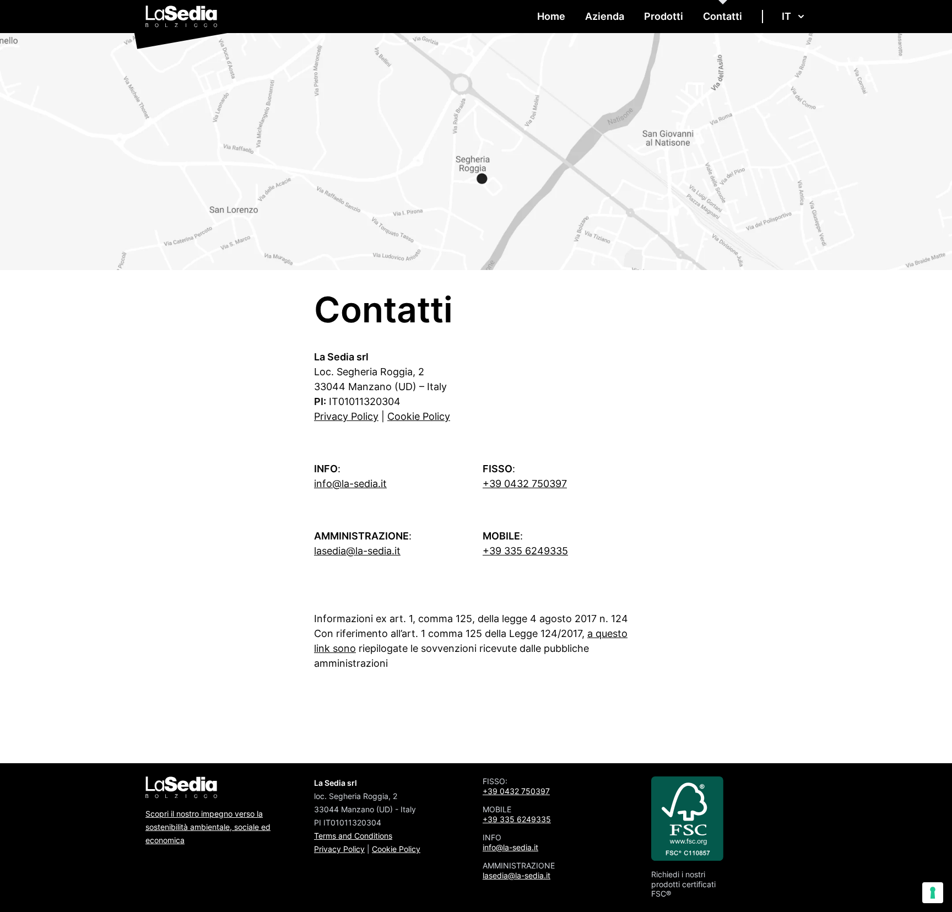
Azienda (604, 16)
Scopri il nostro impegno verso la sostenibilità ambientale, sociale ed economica (208, 827)
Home (551, 16)
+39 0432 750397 (525, 483)
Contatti (722, 16)
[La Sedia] (181, 17)
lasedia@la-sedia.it (357, 551)
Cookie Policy (418, 416)
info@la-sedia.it (350, 483)
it (786, 16)
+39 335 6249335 (525, 551)
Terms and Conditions (353, 835)
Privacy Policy (346, 416)
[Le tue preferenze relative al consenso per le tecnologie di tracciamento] (932, 892)
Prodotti (663, 16)
